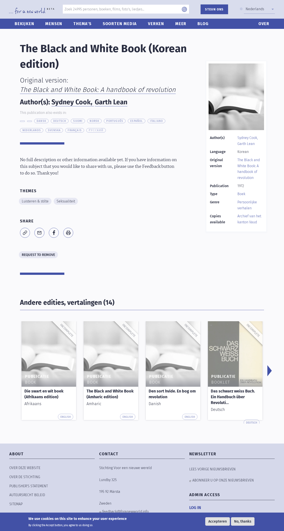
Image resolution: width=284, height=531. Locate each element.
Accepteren (217, 521)
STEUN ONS (214, 9)
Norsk (94, 121)
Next (269, 370)
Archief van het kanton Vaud (249, 219)
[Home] (31, 11)
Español (136, 121)
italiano (156, 121)
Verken (156, 23)
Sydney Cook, (72, 102)
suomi (78, 121)
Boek (241, 194)
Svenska (54, 130)
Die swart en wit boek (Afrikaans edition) (43, 394)
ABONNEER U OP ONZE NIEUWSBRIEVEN (223, 480)
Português (114, 121)
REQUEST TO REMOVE (38, 255)
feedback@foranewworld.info (125, 511)
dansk (41, 121)
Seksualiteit (66, 201)
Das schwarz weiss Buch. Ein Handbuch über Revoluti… (233, 397)
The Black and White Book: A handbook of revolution (98, 90)
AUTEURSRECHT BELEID (27, 495)
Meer (180, 23)
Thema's (82, 23)
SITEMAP (16, 504)
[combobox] (259, 9)
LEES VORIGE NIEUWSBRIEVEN (212, 469)
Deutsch (59, 121)
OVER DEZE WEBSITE (24, 468)
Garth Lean (111, 102)
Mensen (53, 23)
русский (96, 130)
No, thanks (242, 521)
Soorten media (120, 23)
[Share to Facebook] (54, 233)
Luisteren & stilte (35, 201)
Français (75, 130)
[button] (25, 233)
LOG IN (195, 507)
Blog (203, 23)
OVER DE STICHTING (24, 477)
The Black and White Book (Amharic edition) (110, 394)
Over (263, 23)
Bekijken (24, 23)
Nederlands (31, 130)
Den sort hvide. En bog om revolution (172, 394)
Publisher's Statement (28, 486)
